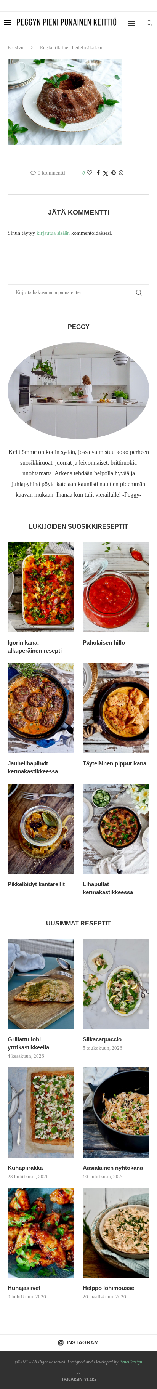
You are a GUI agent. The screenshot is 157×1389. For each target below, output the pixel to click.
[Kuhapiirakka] (41, 1112)
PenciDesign (130, 1362)
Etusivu (16, 47)
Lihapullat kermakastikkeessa (108, 888)
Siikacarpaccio (102, 1039)
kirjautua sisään (53, 233)
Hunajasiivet (24, 1288)
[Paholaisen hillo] (116, 587)
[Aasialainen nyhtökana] (116, 1112)
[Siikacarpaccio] (116, 984)
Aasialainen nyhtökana (113, 1167)
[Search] (149, 23)
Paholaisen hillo (104, 642)
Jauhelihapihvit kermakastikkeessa (33, 767)
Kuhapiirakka (25, 1167)
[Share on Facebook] (98, 173)
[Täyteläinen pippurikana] (116, 708)
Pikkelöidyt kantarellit (36, 884)
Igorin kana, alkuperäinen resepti (35, 646)
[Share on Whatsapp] (121, 173)
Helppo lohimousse (108, 1288)
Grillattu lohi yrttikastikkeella (28, 1043)
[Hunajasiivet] (41, 1233)
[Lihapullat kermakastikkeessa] (116, 829)
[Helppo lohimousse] (116, 1233)
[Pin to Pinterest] (113, 173)
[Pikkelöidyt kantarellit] (41, 829)
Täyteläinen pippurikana (114, 763)
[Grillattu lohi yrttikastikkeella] (41, 984)
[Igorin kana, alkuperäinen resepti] (41, 587)
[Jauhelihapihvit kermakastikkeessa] (41, 708)
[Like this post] (89, 173)
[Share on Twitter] (105, 173)
